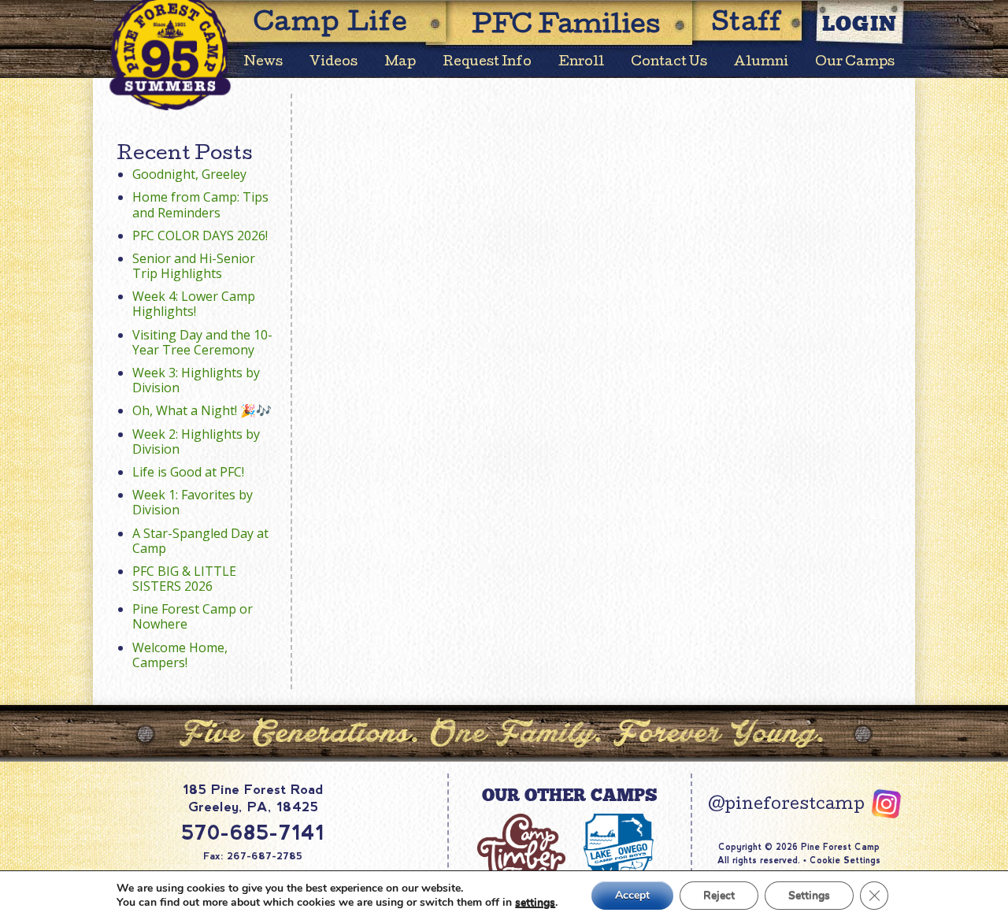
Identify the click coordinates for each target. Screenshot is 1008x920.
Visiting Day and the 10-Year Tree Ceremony (202, 342)
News (263, 62)
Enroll (581, 62)
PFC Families (566, 27)
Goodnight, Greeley (189, 174)
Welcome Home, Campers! (180, 655)
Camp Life (331, 25)
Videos (333, 62)
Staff (747, 25)
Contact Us (669, 62)
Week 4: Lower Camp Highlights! (193, 304)
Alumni (761, 62)
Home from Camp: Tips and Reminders (200, 204)
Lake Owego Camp (619, 857)
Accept (632, 895)
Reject (719, 895)
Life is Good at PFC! (188, 471)
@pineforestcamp (786, 806)
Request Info (487, 62)
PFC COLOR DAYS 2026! (200, 235)
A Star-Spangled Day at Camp (200, 541)
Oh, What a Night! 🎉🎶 (202, 410)
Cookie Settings (845, 860)
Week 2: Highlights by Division (196, 441)
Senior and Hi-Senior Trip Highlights (193, 266)
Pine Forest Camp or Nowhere (192, 616)
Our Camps (855, 62)
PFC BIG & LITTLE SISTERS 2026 (184, 578)
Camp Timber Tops (521, 857)
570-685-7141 (252, 832)
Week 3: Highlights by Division (196, 380)
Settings (809, 895)
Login (860, 23)
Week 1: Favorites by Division (192, 502)
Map (400, 62)
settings (535, 903)
